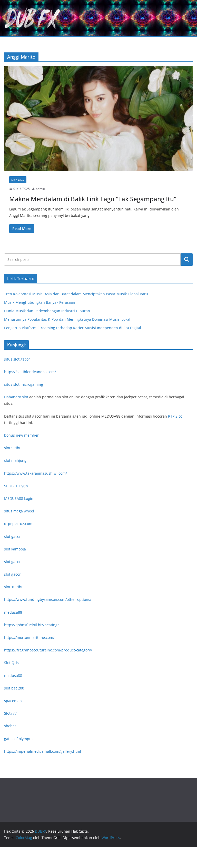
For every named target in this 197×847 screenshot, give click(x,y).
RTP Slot (175, 416)
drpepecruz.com (18, 523)
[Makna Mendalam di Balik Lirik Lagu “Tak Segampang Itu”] (98, 118)
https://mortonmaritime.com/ (29, 637)
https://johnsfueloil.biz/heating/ (31, 624)
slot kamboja (15, 549)
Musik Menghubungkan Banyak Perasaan (39, 302)
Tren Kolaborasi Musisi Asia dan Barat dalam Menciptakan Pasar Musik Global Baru (76, 293)
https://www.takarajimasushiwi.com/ (35, 473)
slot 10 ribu (14, 586)
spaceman (13, 700)
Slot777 (10, 713)
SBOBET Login (16, 485)
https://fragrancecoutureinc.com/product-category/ (48, 650)
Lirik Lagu (17, 179)
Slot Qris (11, 662)
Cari (187, 259)
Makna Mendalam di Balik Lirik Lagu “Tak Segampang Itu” (92, 199)
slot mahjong (15, 460)
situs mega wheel (19, 511)
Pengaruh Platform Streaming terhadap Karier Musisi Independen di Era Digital (72, 327)
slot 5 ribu (13, 447)
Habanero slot (16, 396)
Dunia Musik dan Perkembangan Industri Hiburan (47, 310)
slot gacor (12, 536)
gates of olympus (18, 738)
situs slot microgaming (23, 384)
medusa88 (13, 612)
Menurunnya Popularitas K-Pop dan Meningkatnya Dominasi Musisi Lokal (67, 319)
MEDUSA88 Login (18, 498)
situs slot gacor (17, 359)
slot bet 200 (14, 688)
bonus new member (21, 435)
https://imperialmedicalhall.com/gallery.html (42, 751)
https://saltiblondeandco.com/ (30, 371)
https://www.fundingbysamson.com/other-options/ (47, 599)
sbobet (10, 725)
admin (40, 189)
